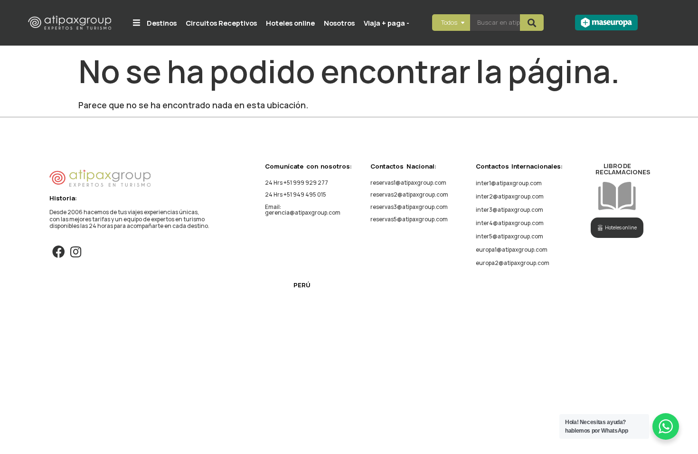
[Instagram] (76, 251)
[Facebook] (58, 251)
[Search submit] (532, 22)
